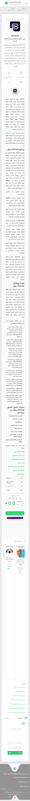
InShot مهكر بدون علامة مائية (16, 467)
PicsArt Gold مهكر (19, 452)
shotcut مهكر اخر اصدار (20, 687)
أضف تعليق (8, 718)
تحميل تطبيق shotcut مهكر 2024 (17, 704)
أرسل (19, 753)
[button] (4, 77)
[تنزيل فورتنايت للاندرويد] (15, 518)
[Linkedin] (18, 19)
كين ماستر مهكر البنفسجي (17, 459)
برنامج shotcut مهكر (20, 691)
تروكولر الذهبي (20, 474)
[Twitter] (15, 19)
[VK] (6, 19)
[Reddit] (9, 19)
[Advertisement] (15, 529)
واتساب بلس (21, 463)
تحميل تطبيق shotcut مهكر (19, 695)
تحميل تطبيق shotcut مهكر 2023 (17, 700)
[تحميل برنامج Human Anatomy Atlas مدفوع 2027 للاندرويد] (20, 553)
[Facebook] (20, 19)
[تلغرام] (17, 499)
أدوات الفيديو (9, 486)
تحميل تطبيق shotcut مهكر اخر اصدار (17, 708)
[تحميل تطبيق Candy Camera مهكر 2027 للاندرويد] (9, 552)
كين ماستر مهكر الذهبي (18, 455)
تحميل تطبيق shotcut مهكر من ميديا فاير (16, 712)
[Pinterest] (12, 19)
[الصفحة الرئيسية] (14, 768)
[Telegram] (23, 19)
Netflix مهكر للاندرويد (18, 470)
